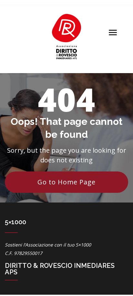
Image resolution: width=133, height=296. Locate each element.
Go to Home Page (66, 182)
